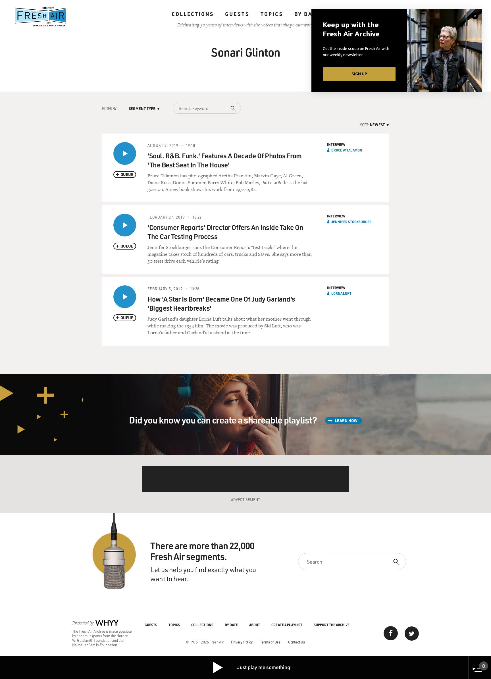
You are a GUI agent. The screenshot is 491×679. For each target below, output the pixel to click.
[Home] (40, 17)
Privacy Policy (241, 641)
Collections (193, 14)
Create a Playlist (286, 624)
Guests (237, 14)
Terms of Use (270, 641)
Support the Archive (331, 624)
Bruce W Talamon (346, 150)
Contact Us (296, 641)
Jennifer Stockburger (351, 221)
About (254, 624)
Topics (272, 14)
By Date (307, 14)
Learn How (346, 420)
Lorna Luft (341, 293)
